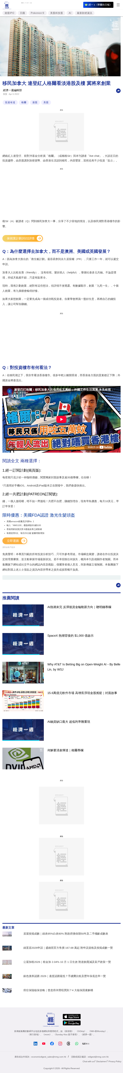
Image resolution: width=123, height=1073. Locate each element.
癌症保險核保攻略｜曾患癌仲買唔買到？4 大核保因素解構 (58, 990)
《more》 (47, 1034)
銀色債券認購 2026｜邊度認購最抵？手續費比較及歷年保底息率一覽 (64, 976)
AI (70, 13)
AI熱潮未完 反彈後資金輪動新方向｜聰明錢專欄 (79, 607)
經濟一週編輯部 (12, 90)
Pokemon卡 (38, 13)
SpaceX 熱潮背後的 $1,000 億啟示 (70, 635)
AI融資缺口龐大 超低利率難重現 (68, 721)
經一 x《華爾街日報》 (100, 4)
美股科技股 (56, 13)
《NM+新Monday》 (97, 1031)
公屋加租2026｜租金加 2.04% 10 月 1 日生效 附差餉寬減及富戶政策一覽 (67, 961)
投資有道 (10, 102)
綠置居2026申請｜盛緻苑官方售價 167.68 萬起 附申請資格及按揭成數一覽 (68, 947)
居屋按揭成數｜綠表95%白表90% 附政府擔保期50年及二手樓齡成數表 (65, 933)
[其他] (118, 90)
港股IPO (9, 13)
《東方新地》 (34, 1034)
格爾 (23, 102)
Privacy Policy (114, 1061)
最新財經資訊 (84, 13)
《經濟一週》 (87, 1034)
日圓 (22, 13)
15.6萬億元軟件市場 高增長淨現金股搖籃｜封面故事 (82, 693)
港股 (35, 102)
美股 (5, 94)
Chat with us (88, 1061)
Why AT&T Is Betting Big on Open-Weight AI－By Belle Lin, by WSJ (83, 667)
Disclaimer (101, 1061)
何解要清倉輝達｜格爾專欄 (65, 750)
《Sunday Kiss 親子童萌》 (66, 1034)
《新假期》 (68, 1031)
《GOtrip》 (81, 1031)
